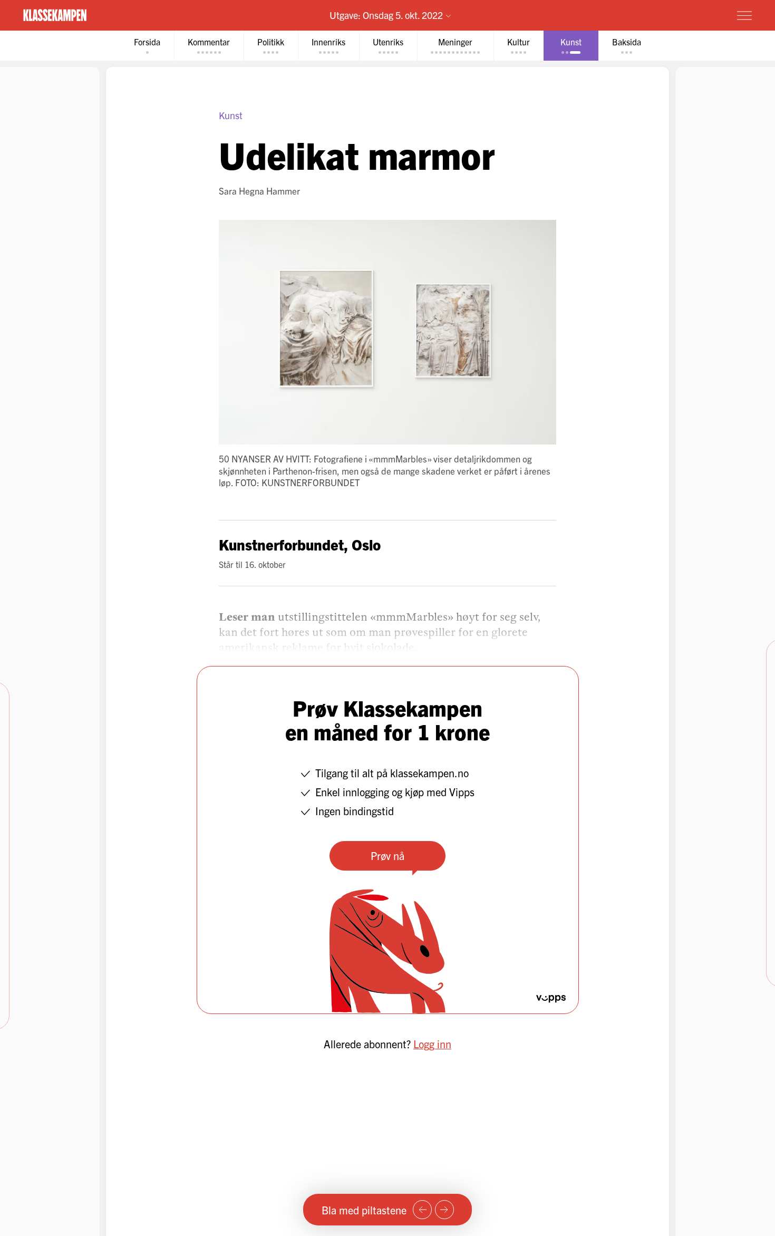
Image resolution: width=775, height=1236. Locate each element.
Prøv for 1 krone (682, 14)
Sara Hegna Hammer (259, 190)
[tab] (147, 46)
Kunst (231, 115)
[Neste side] (444, 1209)
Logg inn (432, 1043)
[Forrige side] (422, 1209)
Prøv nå (387, 855)
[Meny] (744, 15)
